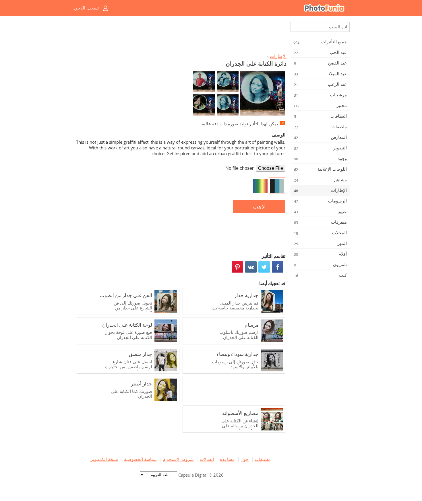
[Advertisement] (180, 36)
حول (245, 459)
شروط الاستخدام (178, 459)
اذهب (259, 206)
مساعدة (227, 459)
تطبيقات (262, 459)
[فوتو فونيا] (234, 8)
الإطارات (278, 56)
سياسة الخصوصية (140, 459)
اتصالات (207, 459)
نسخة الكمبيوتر (104, 459)
